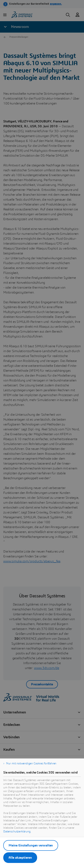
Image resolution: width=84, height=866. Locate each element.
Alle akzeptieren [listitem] (20, 857)
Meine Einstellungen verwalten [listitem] (31, 845)
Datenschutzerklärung (17, 831)
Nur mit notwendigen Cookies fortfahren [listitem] (31, 763)
